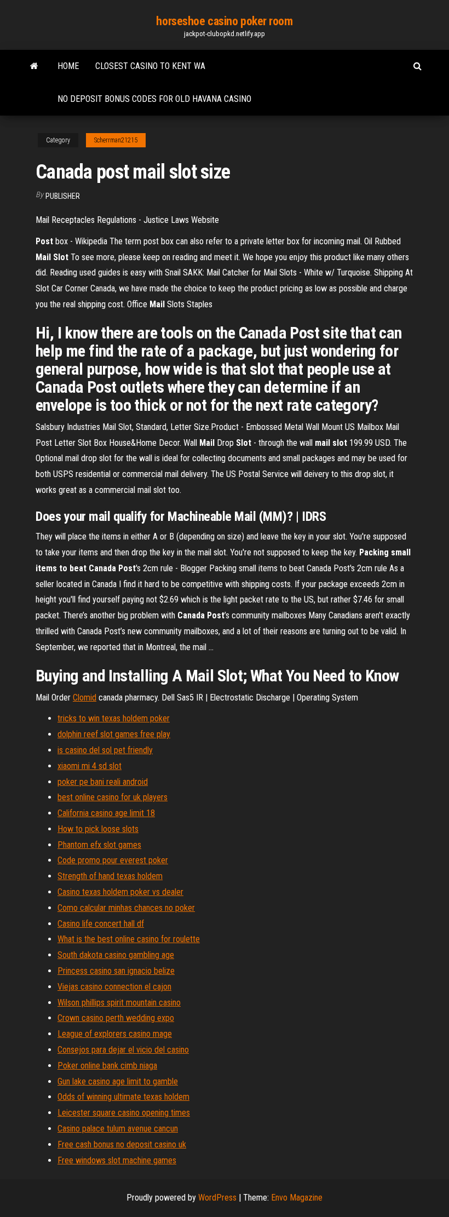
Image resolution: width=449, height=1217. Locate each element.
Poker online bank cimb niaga (107, 1065)
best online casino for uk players (112, 797)
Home (68, 66)
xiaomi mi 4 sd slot (89, 766)
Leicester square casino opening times (123, 1112)
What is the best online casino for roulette (128, 939)
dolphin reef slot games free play (113, 734)
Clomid (84, 697)
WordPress (217, 1197)
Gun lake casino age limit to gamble (117, 1081)
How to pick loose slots (98, 829)
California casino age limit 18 (106, 813)
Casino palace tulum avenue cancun (117, 1128)
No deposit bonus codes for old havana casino (154, 99)
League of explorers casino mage (114, 1034)
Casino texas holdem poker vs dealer (120, 892)
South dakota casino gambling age (115, 955)
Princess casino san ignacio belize (116, 971)
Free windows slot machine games (116, 1160)
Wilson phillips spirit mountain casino (119, 1002)
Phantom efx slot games (99, 845)
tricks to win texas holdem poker (113, 718)
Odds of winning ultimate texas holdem (123, 1097)
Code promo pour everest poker (112, 860)
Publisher (62, 196)
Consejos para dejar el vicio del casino (123, 1049)
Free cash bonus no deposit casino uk (121, 1144)
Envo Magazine (297, 1197)
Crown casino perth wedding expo (115, 1018)
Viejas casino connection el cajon (114, 986)
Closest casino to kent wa (150, 66)
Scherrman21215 (115, 140)
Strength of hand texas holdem (110, 876)
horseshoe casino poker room (224, 21)
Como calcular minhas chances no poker (126, 908)
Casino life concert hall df (100, 924)
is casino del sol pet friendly (105, 750)
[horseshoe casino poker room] (34, 66)
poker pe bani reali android (102, 782)
